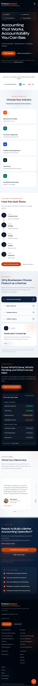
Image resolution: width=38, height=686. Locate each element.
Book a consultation (24, 53)
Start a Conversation (11, 387)
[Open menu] (35, 4)
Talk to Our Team (19, 554)
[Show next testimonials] (7, 473)
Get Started (8, 53)
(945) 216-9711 (5, 618)
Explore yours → (19, 62)
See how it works (29, 264)
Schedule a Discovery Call (19, 550)
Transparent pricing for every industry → (19, 103)
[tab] (19, 299)
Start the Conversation (11, 264)
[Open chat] (33, 681)
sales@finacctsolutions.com (9, 614)
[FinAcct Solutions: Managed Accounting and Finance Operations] (9, 4)
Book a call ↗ (18, 624)
